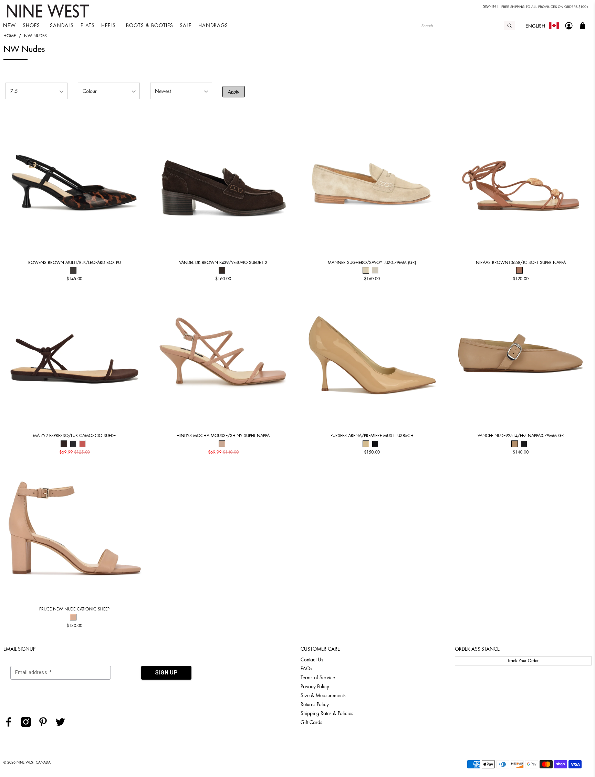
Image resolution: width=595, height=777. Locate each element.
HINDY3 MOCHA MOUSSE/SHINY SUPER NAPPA (223, 436)
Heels (108, 25)
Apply (233, 92)
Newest (163, 91)
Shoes (31, 25)
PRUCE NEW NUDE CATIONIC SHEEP (74, 609)
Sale (185, 25)
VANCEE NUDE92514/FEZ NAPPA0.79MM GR (521, 436)
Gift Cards (311, 722)
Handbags (213, 25)
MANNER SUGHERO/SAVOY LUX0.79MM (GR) (372, 262)
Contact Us (312, 659)
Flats (88, 25)
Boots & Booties (149, 25)
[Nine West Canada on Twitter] (63, 725)
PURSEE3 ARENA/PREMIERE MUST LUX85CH (372, 436)
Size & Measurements (323, 695)
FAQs (306, 668)
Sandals (62, 25)
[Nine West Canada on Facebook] (11, 725)
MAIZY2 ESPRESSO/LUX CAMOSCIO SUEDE (74, 436)
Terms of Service (318, 677)
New (9, 25)
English (535, 25)
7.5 (14, 91)
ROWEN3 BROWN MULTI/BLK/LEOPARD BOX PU (74, 262)
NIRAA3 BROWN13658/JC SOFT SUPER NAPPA (521, 262)
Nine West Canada (34, 762)
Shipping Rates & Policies (327, 713)
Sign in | (491, 6)
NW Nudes (35, 36)
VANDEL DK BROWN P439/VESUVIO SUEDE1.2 (223, 262)
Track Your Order (523, 661)
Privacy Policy (315, 686)
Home (9, 36)
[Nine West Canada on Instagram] (28, 725)
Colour (90, 91)
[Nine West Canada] (49, 11)
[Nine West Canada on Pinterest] (45, 725)
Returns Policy (315, 704)
